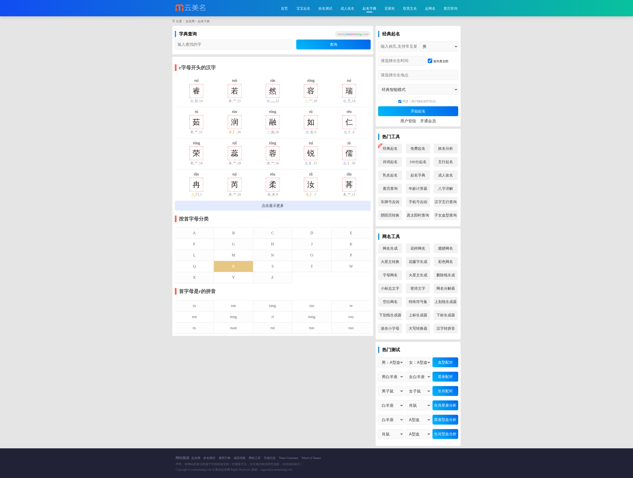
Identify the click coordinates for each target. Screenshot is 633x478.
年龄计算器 (418, 189)
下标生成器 (445, 315)
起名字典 (369, 8)
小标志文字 (390, 288)
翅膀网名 (445, 248)
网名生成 (390, 248)
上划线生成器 (445, 302)
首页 (284, 8)
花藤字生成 (418, 262)
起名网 (190, 21)
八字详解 (445, 189)
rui (273, 328)
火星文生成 (418, 275)
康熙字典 (224, 458)
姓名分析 (445, 149)
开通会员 (428, 121)
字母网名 (390, 275)
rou (351, 317)
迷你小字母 (390, 328)
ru (194, 328)
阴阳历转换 (390, 215)
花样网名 (417, 248)
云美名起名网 (221, 469)
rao (311, 306)
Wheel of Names (311, 458)
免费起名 (417, 149)
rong (311, 317)
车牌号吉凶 (390, 202)
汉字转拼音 (445, 328)
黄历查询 (450, 8)
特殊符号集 (418, 302)
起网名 (430, 8)
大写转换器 (418, 328)
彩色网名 (445, 262)
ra (194, 306)
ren (194, 317)
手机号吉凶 (418, 202)
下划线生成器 (390, 315)
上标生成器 (418, 315)
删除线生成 (445, 275)
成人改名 (347, 8)
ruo (351, 328)
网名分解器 (445, 288)
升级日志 (270, 458)
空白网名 (390, 302)
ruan (233, 328)
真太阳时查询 (418, 215)
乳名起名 (390, 175)
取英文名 (410, 8)
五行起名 (445, 162)
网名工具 (255, 458)
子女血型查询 (445, 215)
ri (272, 317)
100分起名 (418, 162)
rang (272, 306)
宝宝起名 (303, 8)
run (311, 328)
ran (233, 306)
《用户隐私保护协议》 (423, 101)
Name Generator (288, 458)
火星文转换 (390, 262)
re (351, 306)
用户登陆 (408, 121)
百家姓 (389, 8)
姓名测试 (325, 8)
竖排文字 (417, 288)
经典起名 (390, 149)
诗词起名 (390, 162)
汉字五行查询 (445, 202)
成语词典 (240, 458)
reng (233, 317)
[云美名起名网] (201, 8)
